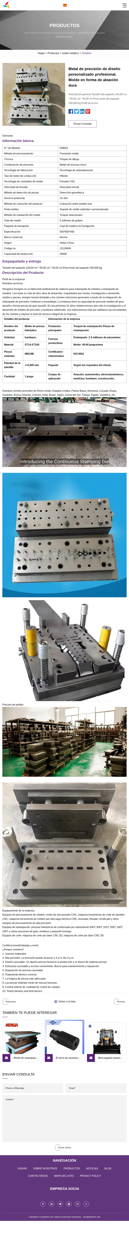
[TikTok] (86, 1204)
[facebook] (43, 1204)
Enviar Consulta (83, 123)
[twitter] (60, 1204)
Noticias (92, 1168)
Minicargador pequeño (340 (110, 1059)
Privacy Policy (90, 1176)
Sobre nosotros (45, 1168)
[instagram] (77, 1204)
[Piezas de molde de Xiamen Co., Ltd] (6, 5)
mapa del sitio (64, 1176)
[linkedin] (51, 1204)
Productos (53, 53)
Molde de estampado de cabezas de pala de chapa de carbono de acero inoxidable (25, 1059)
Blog (107, 1168)
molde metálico (70, 53)
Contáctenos (38, 1176)
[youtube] (69, 1204)
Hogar (41, 53)
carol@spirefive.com (91, 1217)
